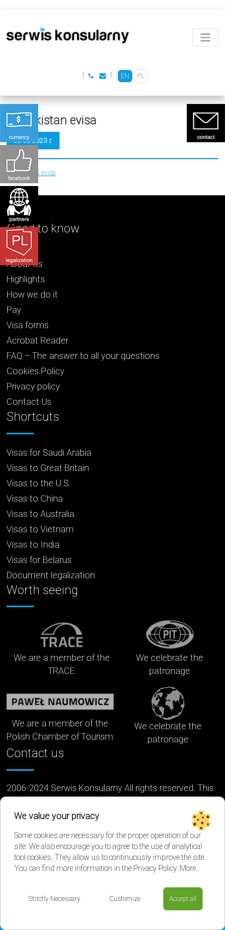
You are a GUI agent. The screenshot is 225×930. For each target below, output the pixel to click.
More (188, 868)
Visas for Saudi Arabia (49, 452)
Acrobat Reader (37, 340)
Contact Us (29, 402)
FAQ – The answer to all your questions (83, 356)
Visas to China (35, 498)
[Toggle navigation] (205, 37)
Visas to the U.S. (39, 483)
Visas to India (33, 544)
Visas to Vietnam (40, 529)
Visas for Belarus (39, 560)
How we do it (32, 294)
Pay (14, 310)
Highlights (26, 279)
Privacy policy (33, 386)
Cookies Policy (35, 371)
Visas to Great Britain (48, 468)
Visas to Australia (40, 514)
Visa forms (28, 325)
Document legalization (51, 575)
